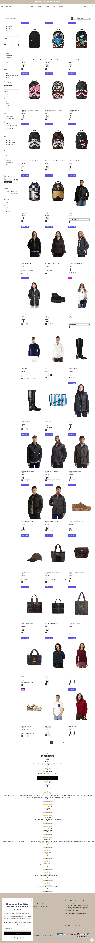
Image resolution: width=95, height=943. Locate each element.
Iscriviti (17, 933)
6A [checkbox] (17, 176)
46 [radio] (75, 272)
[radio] (23, 66)
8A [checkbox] (8, 179)
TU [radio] (22, 68)
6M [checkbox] (5, 179)
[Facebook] (12, 938)
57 (61, 742)
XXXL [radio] (48, 735)
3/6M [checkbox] (8, 176)
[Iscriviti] (88, 920)
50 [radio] (26, 378)
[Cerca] (89, 6)
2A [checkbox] (5, 176)
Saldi (54, 6)
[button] (72, 18)
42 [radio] (69, 222)
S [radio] (71, 327)
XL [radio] (28, 480)
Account (84, 6)
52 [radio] (28, 378)
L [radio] (26, 480)
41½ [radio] (24, 736)
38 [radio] (22, 323)
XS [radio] (69, 327)
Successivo (53, 778)
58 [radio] (35, 378)
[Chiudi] (31, 900)
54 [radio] (48, 377)
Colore (22, 166)
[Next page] (63, 742)
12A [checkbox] (17, 179)
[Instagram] (17, 938)
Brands (61, 6)
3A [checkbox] (11, 176)
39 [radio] (52, 323)
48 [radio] (78, 272)
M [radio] (24, 480)
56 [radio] (33, 378)
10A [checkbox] (14, 179)
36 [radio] (45, 323)
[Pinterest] (20, 938)
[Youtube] (14, 938)
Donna (33, 6)
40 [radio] (22, 273)
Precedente (42, 778)
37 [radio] (69, 377)
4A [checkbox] (14, 176)
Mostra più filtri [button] (8, 85)
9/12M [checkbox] (11, 179)
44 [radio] (71, 222)
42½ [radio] (29, 736)
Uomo (39, 6)
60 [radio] (37, 378)
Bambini (47, 6)
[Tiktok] (23, 938)
